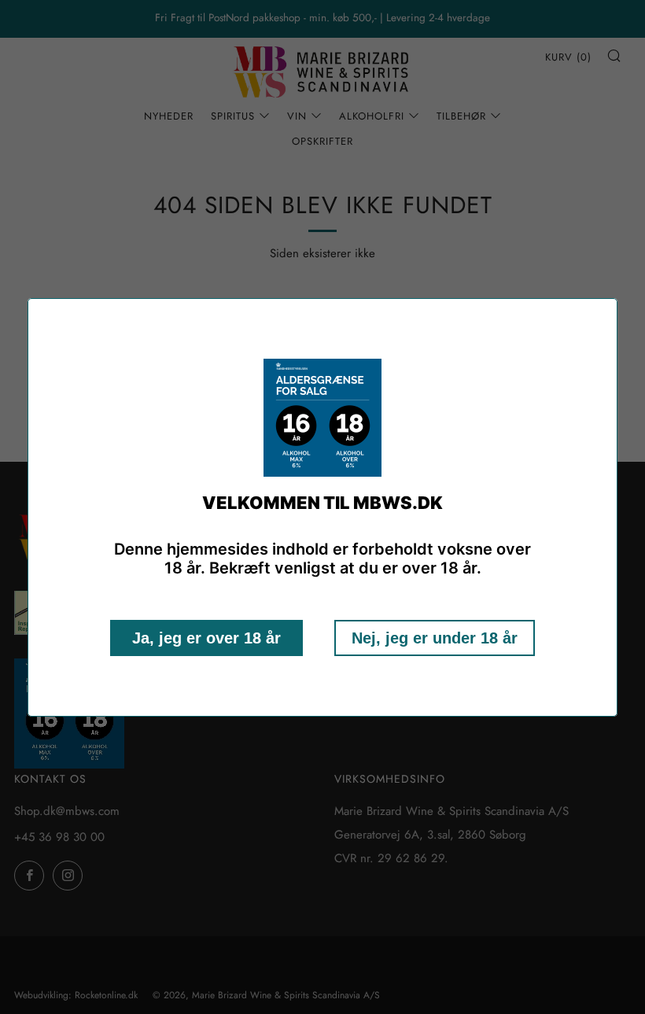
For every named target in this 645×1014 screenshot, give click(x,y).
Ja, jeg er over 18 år (206, 638)
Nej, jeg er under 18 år (435, 638)
